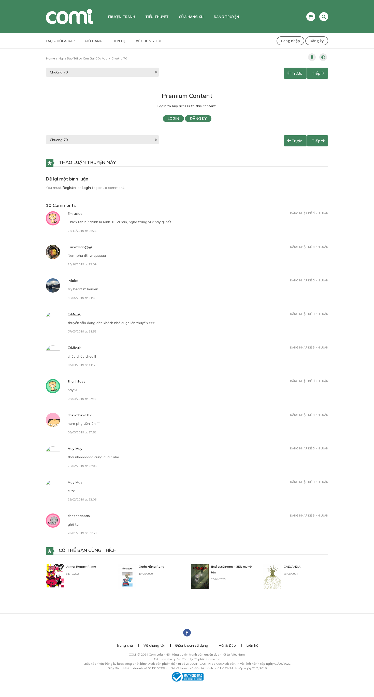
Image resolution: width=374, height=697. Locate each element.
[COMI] (69, 16)
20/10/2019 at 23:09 (82, 264)
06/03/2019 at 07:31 (82, 399)
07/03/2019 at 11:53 (82, 331)
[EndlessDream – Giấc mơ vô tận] (200, 576)
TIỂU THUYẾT (157, 16)
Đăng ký (317, 40)
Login (173, 118)
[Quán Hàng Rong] (127, 576)
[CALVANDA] (272, 576)
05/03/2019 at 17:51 (82, 432)
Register (70, 187)
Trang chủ (124, 645)
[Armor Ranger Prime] (55, 575)
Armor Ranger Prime (81, 566)
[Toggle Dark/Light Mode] (323, 57)
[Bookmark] (312, 57)
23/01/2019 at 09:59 (82, 533)
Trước (297, 73)
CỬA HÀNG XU (191, 16)
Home (50, 58)
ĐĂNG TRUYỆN (226, 16)
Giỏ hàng (93, 40)
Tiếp (316, 73)
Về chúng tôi (148, 40)
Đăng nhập (290, 40)
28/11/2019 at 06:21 (82, 231)
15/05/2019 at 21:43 (82, 298)
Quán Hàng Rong (151, 566)
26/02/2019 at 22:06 (82, 466)
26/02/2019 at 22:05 (82, 499)
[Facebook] (187, 633)
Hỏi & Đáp (227, 645)
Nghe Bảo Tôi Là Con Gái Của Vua (83, 58)
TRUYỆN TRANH (121, 16)
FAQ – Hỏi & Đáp (60, 40)
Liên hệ (119, 40)
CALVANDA (292, 566)
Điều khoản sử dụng (191, 645)
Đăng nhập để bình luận (309, 213)
